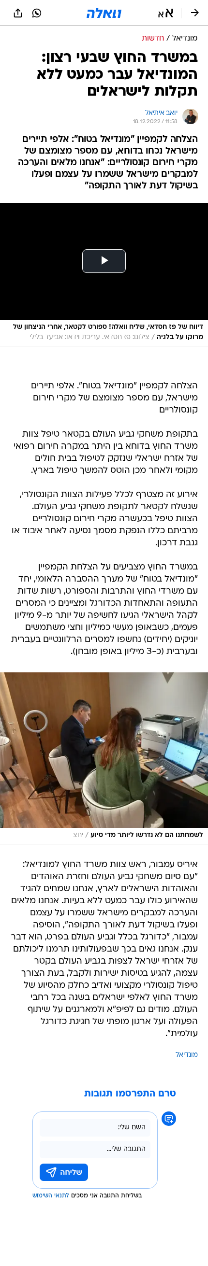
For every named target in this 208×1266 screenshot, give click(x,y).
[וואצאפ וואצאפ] (37, 13)
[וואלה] (104, 13)
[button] (165, 13)
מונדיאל (187, 1055)
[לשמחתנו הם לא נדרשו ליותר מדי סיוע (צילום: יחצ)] (104, 758)
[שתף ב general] (18, 13)
